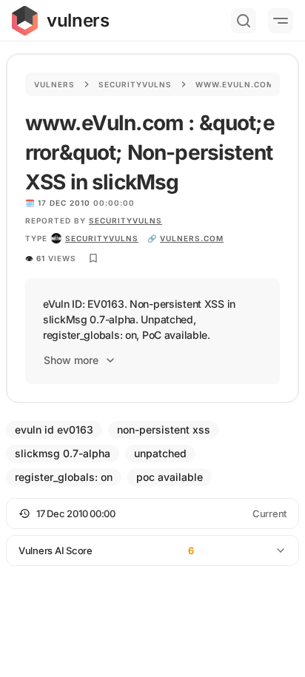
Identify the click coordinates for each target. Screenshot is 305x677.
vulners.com (192, 238)
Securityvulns (135, 84)
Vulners (54, 84)
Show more (71, 360)
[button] (152, 513)
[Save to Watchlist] (93, 258)
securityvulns (101, 238)
